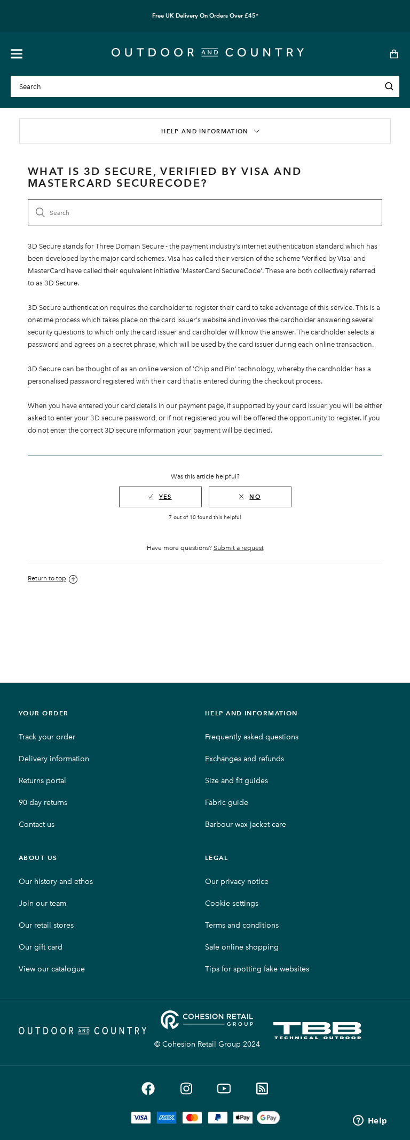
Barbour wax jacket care (245, 824)
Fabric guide (226, 802)
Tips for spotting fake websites (257, 969)
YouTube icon (224, 1088)
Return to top (47, 578)
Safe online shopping (242, 947)
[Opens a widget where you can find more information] (370, 1121)
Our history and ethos (56, 881)
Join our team (42, 903)
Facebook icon (148, 1088)
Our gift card (40, 947)
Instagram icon (186, 1088)
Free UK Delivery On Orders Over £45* (205, 15)
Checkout (390, 53)
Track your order (47, 737)
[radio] (160, 497)
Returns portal (42, 780)
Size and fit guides (236, 780)
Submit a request (239, 548)
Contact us (36, 824)
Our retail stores (46, 925)
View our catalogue (52, 969)
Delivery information (54, 758)
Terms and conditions (242, 925)
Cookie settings (231, 903)
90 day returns (43, 802)
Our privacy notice (237, 881)
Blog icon (262, 1088)
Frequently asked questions (251, 737)
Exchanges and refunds (244, 758)
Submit (389, 86)
